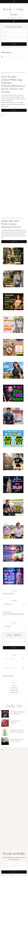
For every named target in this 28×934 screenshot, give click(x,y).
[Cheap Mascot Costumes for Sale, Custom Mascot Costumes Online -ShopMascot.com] (8, 676)
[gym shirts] (13, 469)
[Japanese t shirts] (13, 287)
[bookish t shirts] (13, 378)
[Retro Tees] (13, 309)
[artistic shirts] (13, 584)
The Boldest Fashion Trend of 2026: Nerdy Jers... (17, 712)
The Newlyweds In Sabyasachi (15, 722)
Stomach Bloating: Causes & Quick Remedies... (17, 740)
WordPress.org (14, 692)
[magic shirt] (13, 492)
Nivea (9, 72)
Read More (14, 110)
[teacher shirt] (13, 332)
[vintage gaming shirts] (13, 424)
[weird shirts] (13, 401)
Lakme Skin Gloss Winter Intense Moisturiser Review (11, 223)
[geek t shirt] (13, 561)
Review (12, 72)
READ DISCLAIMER (8, 593)
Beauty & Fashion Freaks (14, 12)
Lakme (2, 217)
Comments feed (14, 690)
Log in (14, 685)
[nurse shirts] (13, 355)
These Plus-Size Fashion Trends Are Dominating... (17, 731)
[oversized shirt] (13, 264)
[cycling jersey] (13, 515)
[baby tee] (13, 447)
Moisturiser (4, 72)
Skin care (17, 72)
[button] (14, 1)
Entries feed (14, 687)
